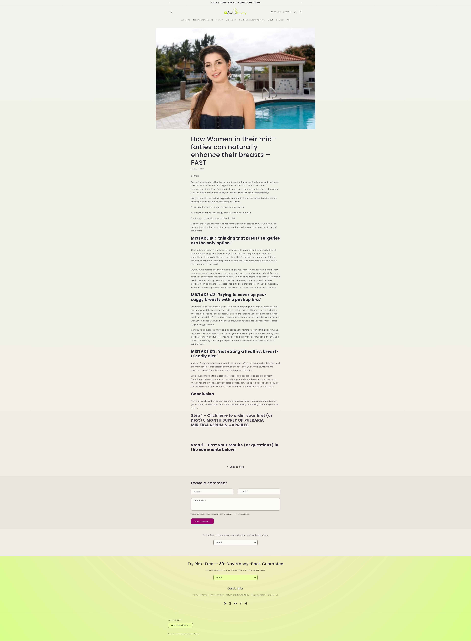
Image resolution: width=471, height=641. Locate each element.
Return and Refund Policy (237, 595)
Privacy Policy (217, 595)
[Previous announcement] (169, 2)
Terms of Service (201, 595)
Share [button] (196, 176)
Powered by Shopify (192, 634)
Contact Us (273, 595)
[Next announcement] (302, 2)
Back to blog (237, 466)
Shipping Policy (258, 595)
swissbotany (179, 634)
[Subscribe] (254, 542)
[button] (170, 11)
